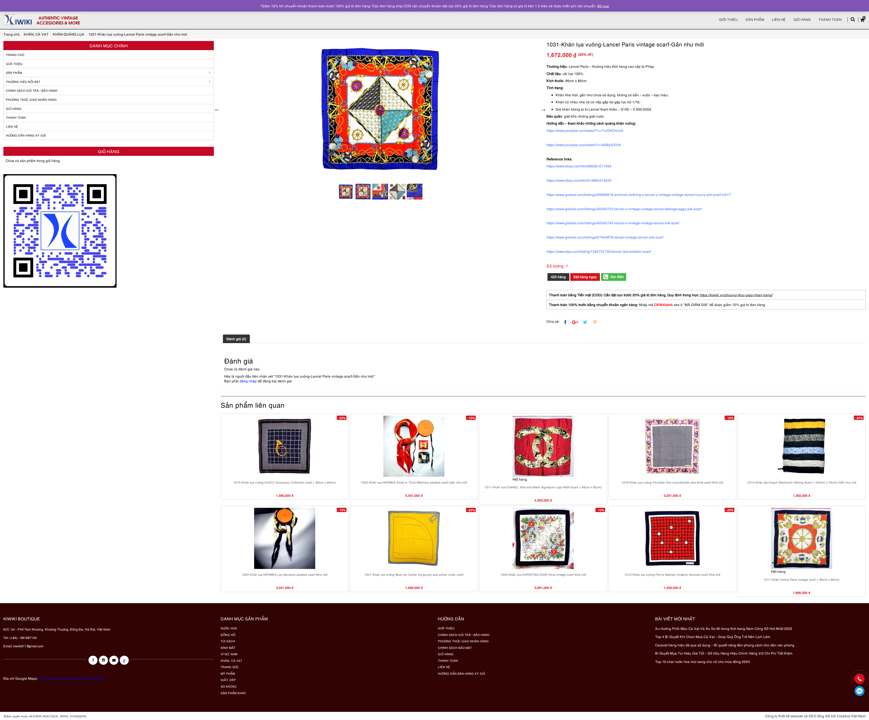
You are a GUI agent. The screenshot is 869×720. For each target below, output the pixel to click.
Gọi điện (617, 276)
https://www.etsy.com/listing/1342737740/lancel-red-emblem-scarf (599, 251)
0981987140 (859, 691)
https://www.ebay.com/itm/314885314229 (579, 180)
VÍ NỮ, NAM (229, 654)
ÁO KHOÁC (229, 686)
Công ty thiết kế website (784, 715)
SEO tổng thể (819, 715)
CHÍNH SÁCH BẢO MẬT (455, 647)
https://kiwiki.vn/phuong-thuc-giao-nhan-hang (735, 294)
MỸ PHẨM (228, 673)
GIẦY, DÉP (228, 680)
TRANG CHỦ (15, 55)
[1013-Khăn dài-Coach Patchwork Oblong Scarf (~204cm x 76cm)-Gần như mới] (801, 446)
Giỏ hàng (802, 19)
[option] (380, 109)
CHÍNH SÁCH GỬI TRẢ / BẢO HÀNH (463, 635)
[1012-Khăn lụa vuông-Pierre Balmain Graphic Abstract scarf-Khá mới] (672, 538)
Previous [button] (217, 109)
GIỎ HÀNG (13, 108)
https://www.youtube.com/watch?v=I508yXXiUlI (584, 144)
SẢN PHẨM (754, 19)
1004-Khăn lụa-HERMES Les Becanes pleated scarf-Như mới (284, 574)
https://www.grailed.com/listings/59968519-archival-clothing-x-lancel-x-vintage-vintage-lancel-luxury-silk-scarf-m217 (639, 194)
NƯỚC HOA (229, 628)
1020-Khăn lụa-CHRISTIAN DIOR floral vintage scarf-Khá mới (543, 574)
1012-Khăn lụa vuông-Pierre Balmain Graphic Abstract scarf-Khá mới (672, 574)
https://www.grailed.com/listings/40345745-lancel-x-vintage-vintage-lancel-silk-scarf (613, 222)
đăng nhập (248, 380)
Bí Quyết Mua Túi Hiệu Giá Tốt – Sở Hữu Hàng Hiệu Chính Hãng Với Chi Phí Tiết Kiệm (724, 653)
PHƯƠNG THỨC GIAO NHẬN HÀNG (463, 641)
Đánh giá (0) (236, 338)
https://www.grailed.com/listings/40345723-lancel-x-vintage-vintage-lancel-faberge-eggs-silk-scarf (624, 208)
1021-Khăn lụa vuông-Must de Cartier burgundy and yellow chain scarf (413, 574)
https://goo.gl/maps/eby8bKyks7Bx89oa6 (71, 678)
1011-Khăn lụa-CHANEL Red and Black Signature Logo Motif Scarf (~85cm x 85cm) (543, 487)
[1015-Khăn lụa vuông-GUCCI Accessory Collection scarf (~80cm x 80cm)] (284, 446)
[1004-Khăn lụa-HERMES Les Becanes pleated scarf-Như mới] (284, 538)
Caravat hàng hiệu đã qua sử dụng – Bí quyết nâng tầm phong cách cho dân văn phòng (724, 645)
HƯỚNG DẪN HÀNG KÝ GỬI (26, 135)
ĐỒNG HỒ (228, 635)
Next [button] (543, 109)
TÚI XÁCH (228, 641)
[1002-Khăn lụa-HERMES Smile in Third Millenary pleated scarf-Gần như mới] (413, 446)
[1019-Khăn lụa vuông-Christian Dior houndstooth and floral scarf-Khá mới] (672, 446)
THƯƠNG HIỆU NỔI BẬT (23, 81)
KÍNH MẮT (228, 647)
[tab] (236, 339)
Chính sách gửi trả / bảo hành (31, 90)
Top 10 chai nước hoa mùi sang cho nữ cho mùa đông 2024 (702, 661)
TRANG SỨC (230, 667)
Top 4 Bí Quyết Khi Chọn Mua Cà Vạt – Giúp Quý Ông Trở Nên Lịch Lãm (712, 636)
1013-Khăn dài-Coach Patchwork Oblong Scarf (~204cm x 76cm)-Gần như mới (801, 482)
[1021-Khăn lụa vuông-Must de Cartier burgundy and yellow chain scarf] (413, 538)
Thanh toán (830, 19)
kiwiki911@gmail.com (28, 646)
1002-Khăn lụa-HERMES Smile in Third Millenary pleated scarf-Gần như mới (414, 482)
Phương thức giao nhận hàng (31, 99)
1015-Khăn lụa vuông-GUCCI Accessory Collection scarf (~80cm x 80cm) (284, 482)
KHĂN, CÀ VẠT (231, 660)
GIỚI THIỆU (14, 64)
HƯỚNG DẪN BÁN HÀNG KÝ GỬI (461, 673)
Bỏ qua (603, 5)
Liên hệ (779, 19)
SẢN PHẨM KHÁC (233, 693)
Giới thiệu (728, 19)
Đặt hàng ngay (585, 276)
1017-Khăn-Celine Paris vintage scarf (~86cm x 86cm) (802, 579)
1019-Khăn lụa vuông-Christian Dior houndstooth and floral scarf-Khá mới (672, 482)
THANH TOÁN (16, 117)
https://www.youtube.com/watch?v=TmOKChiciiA (585, 130)
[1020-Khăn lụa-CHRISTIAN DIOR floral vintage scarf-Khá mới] (543, 538)
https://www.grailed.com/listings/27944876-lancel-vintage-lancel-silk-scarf (605, 237)
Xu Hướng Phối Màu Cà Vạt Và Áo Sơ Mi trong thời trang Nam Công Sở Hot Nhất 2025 (723, 628)
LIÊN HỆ (12, 126)
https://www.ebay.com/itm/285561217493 (579, 166)
